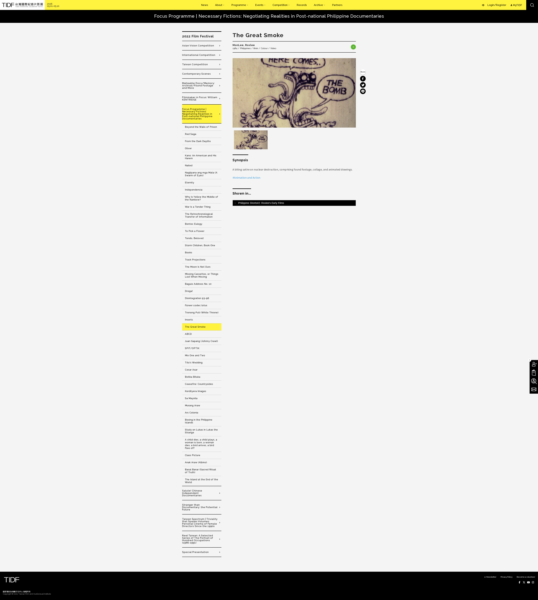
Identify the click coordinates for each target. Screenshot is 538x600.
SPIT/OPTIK (192, 348)
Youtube (528, 582)
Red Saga (190, 134)
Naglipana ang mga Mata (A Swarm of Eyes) (201, 174)
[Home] (22, 5)
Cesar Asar (191, 369)
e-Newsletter (490, 577)
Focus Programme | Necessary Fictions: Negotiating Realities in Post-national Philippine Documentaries (197, 114)
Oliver (188, 148)
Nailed (189, 165)
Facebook (519, 582)
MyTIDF (517, 5)
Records (302, 5)
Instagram (533, 582)
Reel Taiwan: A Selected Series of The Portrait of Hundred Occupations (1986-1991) (197, 539)
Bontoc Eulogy (193, 224)
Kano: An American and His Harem (200, 157)
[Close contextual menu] (529, 360)
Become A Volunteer (534, 381)
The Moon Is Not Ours (198, 267)
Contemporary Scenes (196, 73)
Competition (280, 5)
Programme (238, 5)
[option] (294, 93)
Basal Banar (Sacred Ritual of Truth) (200, 471)
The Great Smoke (195, 327)
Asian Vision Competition (198, 45)
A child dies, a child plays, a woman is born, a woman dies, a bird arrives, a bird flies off (201, 443)
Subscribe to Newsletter (534, 389)
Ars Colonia (191, 412)
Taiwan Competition (195, 64)
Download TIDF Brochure (534, 372)
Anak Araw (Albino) (196, 462)
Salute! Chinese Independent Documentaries (192, 493)
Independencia (193, 189)
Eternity (189, 182)
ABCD (188, 334)
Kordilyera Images (195, 391)
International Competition (198, 55)
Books (188, 252)
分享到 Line (363, 91)
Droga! (189, 291)
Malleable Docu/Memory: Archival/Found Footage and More (198, 85)
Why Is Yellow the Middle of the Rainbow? (201, 198)
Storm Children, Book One (200, 245)
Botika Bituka (192, 377)
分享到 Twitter (363, 85)
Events (259, 5)
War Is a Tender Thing (198, 207)
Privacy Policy (507, 577)
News (204, 5)
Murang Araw (192, 405)
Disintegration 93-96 (197, 298)
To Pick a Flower (194, 231)
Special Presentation (195, 552)
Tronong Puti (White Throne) (202, 312)
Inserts (189, 319)
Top (532, 594)
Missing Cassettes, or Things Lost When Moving (201, 275)
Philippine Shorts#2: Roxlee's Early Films (261, 203)
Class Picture (192, 455)
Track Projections (195, 259)
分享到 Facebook (363, 78)
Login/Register (496, 5)
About (218, 5)
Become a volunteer (526, 577)
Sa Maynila (191, 398)
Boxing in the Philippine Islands (198, 421)
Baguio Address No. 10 (198, 284)
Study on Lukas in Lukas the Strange (201, 431)
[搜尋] (532, 5)
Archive (318, 5)
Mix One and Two (195, 355)
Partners (337, 5)
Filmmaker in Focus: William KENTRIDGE (199, 98)
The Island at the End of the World (201, 481)
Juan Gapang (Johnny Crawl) (201, 341)
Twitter (524, 582)
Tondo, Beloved (194, 238)
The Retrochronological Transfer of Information (199, 215)
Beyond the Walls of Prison (201, 127)
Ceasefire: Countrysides (199, 384)
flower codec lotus (196, 305)
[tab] (294, 203)
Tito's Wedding (194, 362)
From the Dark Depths (198, 141)
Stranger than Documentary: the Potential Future (199, 507)
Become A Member (534, 364)
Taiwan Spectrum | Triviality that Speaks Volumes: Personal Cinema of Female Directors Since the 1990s (199, 523)
